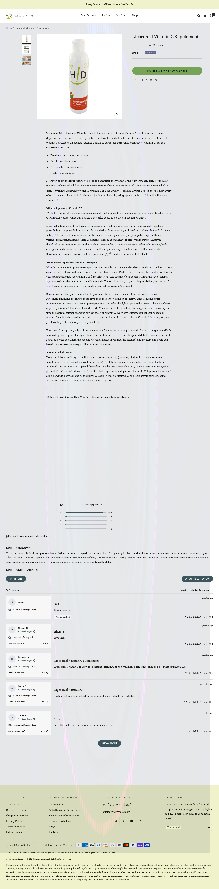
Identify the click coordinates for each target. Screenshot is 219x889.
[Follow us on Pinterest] (123, 821)
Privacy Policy (14, 821)
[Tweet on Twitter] (151, 80)
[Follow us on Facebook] (107, 821)
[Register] (209, 827)
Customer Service (16, 810)
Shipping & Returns (17, 815)
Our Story (121, 15)
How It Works (89, 15)
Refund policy (14, 832)
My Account (56, 804)
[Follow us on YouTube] (132, 821)
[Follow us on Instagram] (115, 821)
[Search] (198, 15)
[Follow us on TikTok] (140, 821)
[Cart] (211, 15)
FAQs (52, 826)
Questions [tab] (32, 570)
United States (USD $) (19, 845)
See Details (127, 4)
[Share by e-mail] (156, 80)
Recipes (106, 15)
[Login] (205, 15)
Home (9, 28)
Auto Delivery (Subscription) (65, 810)
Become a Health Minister (64, 815)
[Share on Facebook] (142, 80)
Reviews (53, 832)
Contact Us (12, 804)
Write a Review (200, 579)
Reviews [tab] (14, 570)
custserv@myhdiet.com (116, 812)
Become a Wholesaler (61, 821)
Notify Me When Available (167, 70)
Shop (135, 15)
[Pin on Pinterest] (146, 80)
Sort (184, 590)
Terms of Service (15, 826)
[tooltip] (29, 548)
